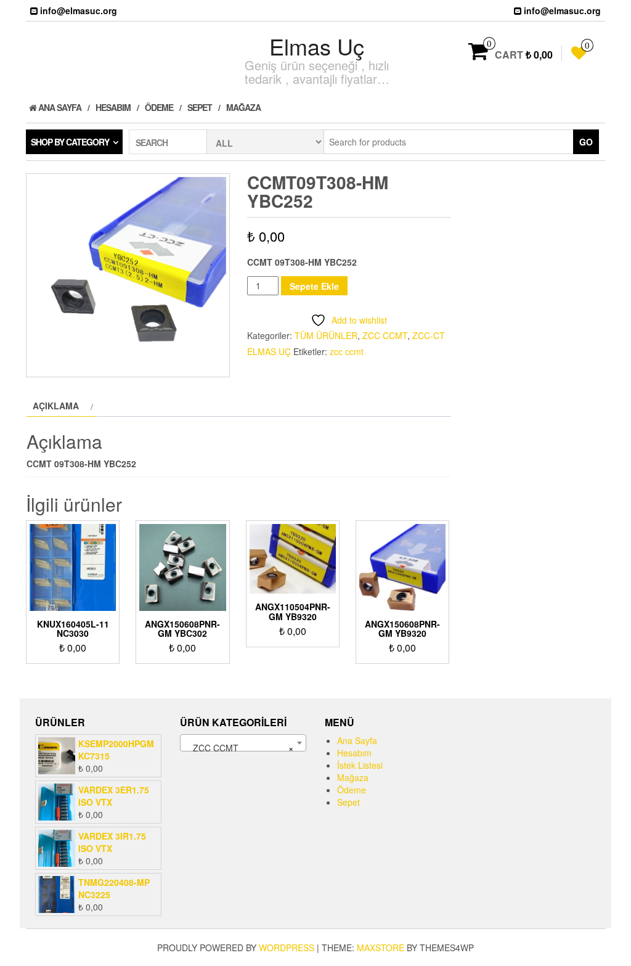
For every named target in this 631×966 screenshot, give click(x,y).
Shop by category (70, 142)
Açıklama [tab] (56, 405)
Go (586, 142)
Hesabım (113, 107)
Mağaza (243, 107)
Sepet (199, 107)
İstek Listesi (360, 765)
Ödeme (159, 107)
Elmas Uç (316, 46)
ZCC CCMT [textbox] (239, 748)
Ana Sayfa (58, 107)
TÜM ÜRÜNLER (326, 335)
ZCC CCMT (384, 335)
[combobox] (243, 742)
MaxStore (380, 947)
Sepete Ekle (314, 286)
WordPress (286, 947)
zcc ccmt (347, 351)
